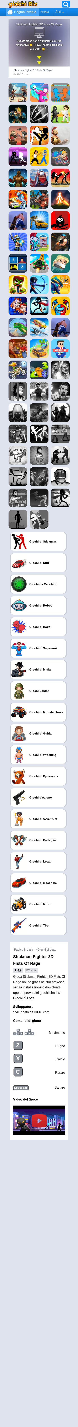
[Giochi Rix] (23, 4)
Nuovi (44, 12)
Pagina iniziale (25, 12)
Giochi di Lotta (46, 949)
